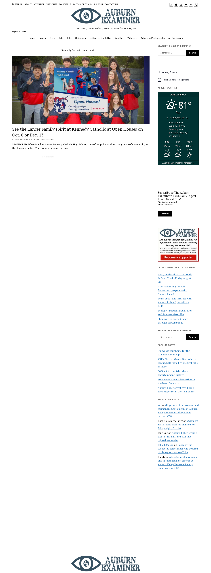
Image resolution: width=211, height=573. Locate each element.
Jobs (69, 37)
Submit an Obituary (81, 4)
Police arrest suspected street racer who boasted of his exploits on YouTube (178, 448)
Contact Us (111, 4)
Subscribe (51, 4)
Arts (61, 37)
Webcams (132, 37)
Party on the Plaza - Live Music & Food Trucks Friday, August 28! (175, 278)
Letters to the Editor (100, 37)
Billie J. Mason (165, 445)
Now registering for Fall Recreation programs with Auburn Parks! (172, 290)
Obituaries (80, 37)
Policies (63, 4)
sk (159, 405)
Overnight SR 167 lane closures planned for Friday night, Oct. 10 (178, 424)
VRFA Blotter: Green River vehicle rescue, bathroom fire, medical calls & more (178, 362)
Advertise (39, 4)
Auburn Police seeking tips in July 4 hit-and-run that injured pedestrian (177, 436)
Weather (119, 37)
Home (31, 37)
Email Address (165, 204)
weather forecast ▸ (178, 162)
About (28, 4)
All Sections (174, 37)
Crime (52, 37)
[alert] (178, 80)
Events (42, 37)
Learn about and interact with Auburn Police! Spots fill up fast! (175, 302)
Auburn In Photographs (153, 37)
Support (98, 4)
